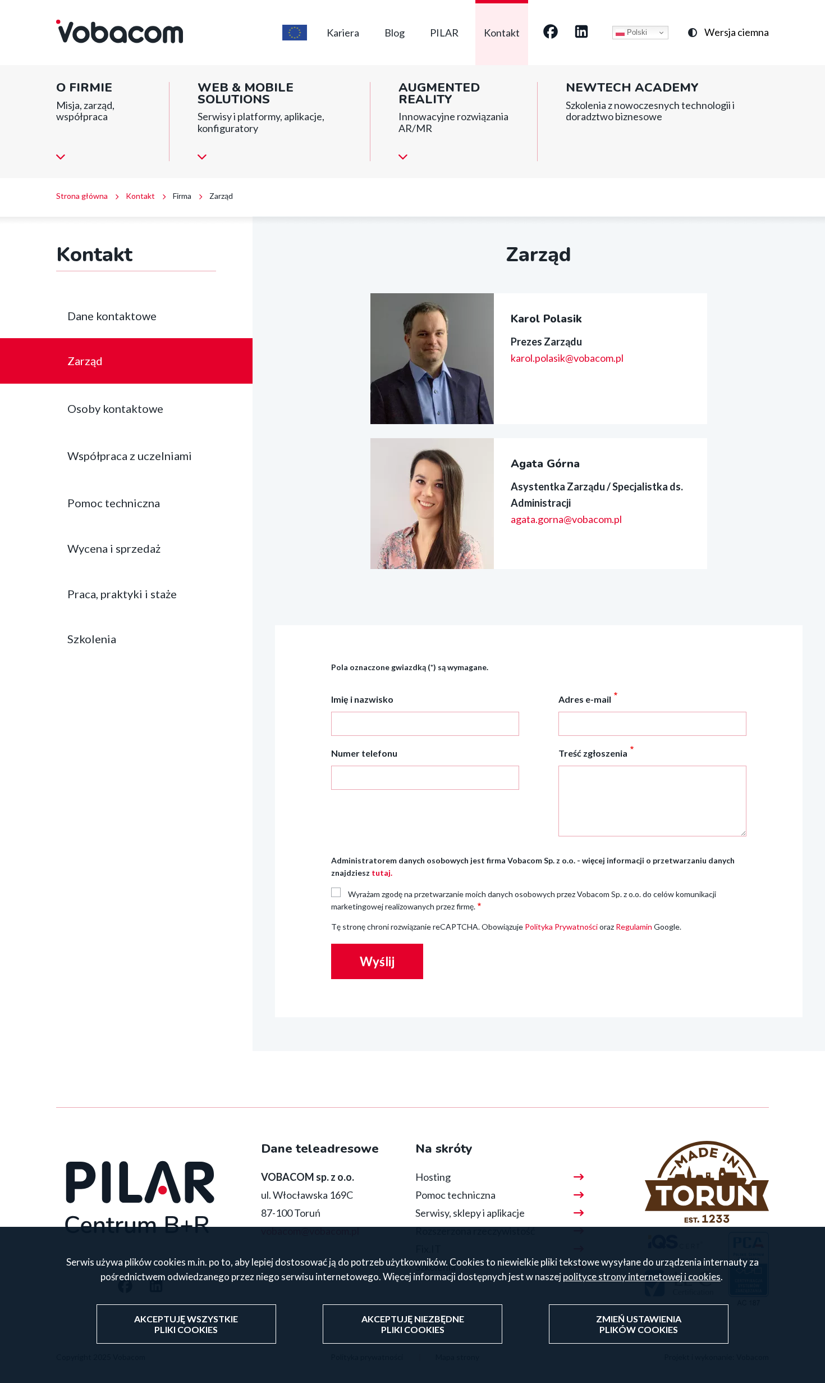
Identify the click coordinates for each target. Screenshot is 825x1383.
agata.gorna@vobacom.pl (566, 519)
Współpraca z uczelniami (129, 455)
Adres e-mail (584, 699)
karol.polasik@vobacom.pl (567, 358)
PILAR (444, 32)
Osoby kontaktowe (115, 408)
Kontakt (502, 32)
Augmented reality (439, 93)
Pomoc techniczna (113, 502)
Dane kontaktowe (112, 315)
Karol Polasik (546, 318)
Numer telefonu (364, 753)
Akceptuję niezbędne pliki (412, 1324)
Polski (636, 32)
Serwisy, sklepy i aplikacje (470, 1213)
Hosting (433, 1177)
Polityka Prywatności (561, 926)
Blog (394, 32)
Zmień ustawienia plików (638, 1324)
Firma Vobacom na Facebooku (550, 32)
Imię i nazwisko (362, 699)
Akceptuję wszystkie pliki (186, 1324)
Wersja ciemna (736, 32)
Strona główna (82, 196)
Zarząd (85, 360)
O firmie (84, 88)
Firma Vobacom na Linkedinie (581, 32)
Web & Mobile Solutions (246, 93)
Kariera (343, 32)
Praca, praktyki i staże (122, 593)
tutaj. (382, 872)
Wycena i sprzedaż (114, 548)
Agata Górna (545, 463)
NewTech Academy (632, 88)
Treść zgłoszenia (592, 753)
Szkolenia (91, 638)
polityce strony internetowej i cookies (642, 1276)
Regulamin (634, 926)
